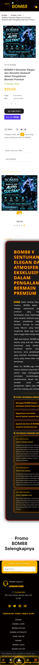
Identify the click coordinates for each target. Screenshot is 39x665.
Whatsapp (28, 662)
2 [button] (17, 225)
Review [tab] (19, 236)
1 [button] (14, 225)
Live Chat (35, 662)
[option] (19, 201)
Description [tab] (7, 236)
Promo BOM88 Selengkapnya (19, 543)
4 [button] (21, 225)
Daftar (19, 663)
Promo (3, 662)
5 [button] (24, 225)
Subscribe (29, 569)
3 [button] (19, 225)
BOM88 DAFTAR (18, 628)
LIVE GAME (19, 218)
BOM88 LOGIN (16, 15)
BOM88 (4, 15)
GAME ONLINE (18, 636)
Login (11, 662)
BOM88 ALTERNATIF (18, 632)
